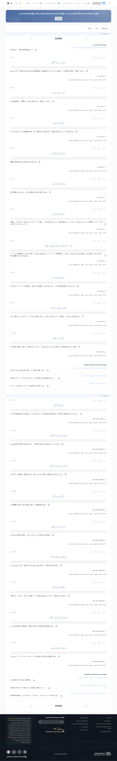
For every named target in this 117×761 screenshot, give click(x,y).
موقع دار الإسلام (83, 718)
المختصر (95, 80)
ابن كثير (86, 80)
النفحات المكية (77, 80)
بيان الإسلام (85, 727)
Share (59, 18)
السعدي (91, 80)
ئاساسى (109, 718)
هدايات (70, 80)
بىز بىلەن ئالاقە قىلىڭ (106, 731)
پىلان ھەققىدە (107, 721)
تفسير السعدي (84, 730)
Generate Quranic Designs (104, 724)
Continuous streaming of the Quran (103, 727)
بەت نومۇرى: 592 (105, 395)
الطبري (82, 80)
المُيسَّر (99, 80)
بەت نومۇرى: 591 (105, 33)
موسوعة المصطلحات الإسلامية (80, 724)
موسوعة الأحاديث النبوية (82, 721)
